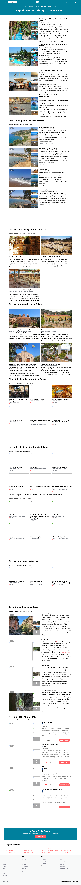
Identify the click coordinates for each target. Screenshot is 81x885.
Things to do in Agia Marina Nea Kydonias (50, 850)
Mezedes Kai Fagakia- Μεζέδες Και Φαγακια (18, 400)
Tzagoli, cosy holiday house (50, 744)
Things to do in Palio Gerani (65, 852)
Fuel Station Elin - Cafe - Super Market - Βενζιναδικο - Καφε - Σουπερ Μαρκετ (39, 516)
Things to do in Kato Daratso (65, 848)
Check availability (64, 740)
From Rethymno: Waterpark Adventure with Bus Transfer (53, 19)
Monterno (12, 537)
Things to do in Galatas (9, 848)
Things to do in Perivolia (28, 850)
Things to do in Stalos (8, 850)
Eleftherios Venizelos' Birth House (38, 582)
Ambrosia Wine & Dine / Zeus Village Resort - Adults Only (61, 420)
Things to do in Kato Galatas (28, 848)
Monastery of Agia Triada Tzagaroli (19, 330)
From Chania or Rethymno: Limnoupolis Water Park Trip (53, 44)
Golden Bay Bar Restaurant (60, 467)
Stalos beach (43, 169)
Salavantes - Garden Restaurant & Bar (40, 420)
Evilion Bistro (34, 467)
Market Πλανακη (57, 515)
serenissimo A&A (47, 722)
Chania (58, 642)
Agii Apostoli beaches (45, 190)
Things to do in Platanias (28, 852)
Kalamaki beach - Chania (46, 127)
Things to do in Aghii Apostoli (47, 848)
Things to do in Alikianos (46, 852)
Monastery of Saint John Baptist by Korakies (22, 364)
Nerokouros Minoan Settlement (51, 256)
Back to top (5, 881)
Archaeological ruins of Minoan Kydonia (21, 290)
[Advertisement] (40, 218)
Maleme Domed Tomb (15, 256)
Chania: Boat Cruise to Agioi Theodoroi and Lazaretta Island (52, 95)
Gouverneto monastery (48, 330)
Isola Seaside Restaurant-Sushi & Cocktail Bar (62, 487)
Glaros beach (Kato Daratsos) (48, 148)
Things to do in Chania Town (65, 850)
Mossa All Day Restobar (16, 486)
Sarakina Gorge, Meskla (48, 690)
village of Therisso (66, 652)
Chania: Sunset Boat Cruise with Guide (50, 71)
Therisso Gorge (46, 640)
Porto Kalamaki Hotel (15, 420)
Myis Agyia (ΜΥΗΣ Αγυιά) (16, 581)
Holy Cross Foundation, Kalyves (50, 364)
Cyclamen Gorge (46, 614)
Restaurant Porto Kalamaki (60, 399)
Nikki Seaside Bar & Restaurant (61, 537)
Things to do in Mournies (9, 852)
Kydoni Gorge (45, 665)
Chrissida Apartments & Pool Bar (40, 486)
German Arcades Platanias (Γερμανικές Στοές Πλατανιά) (61, 582)
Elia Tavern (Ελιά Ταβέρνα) (38, 399)
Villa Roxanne (46, 767)
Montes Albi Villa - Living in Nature (52, 789)
